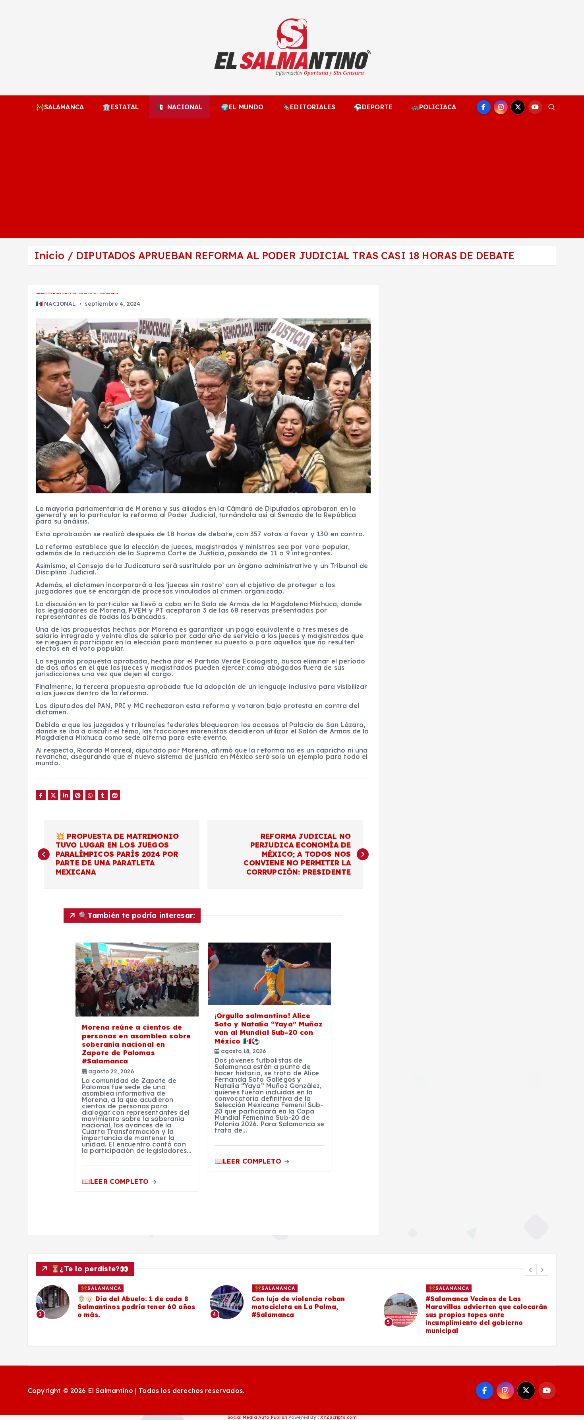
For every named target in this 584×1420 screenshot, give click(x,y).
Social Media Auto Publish (257, 1417)
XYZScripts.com (338, 1417)
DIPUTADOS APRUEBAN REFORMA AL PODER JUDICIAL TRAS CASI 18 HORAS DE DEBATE (295, 255)
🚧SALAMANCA (60, 107)
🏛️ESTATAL (120, 107)
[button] (531, 1270)
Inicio (49, 255)
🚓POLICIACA (433, 107)
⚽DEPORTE (373, 107)
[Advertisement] (292, 178)
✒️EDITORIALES (308, 107)
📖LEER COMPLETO (116, 1181)
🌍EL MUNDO (242, 107)
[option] (118, 1302)
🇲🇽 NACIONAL (180, 107)
